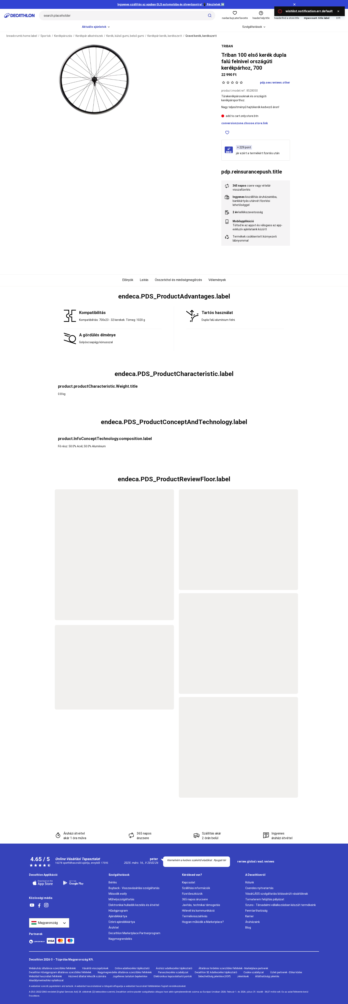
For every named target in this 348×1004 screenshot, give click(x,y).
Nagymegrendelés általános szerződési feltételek (125, 972)
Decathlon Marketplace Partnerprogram (134, 933)
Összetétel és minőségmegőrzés (178, 280)
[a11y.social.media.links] (32, 905)
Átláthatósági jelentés (267, 976)
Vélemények (217, 280)
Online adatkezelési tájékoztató (132, 968)
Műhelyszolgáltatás (121, 899)
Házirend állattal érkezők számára (87, 976)
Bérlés (113, 882)
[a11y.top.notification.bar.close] (294, 4)
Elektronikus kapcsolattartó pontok (173, 976)
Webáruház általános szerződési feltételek (52, 968)
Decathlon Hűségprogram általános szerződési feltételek (60, 972)
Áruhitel (114, 927)
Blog (248, 927)
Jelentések (243, 976)
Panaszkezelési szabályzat (173, 972)
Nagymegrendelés (120, 938)
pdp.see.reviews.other (275, 82)
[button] (174, 296)
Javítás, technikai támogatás (201, 905)
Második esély (118, 893)
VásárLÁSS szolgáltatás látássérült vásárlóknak (276, 893)
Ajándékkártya (118, 916)
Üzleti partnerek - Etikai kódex (286, 972)
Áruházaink (252, 921)
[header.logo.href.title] (19, 15)
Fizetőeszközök (192, 893)
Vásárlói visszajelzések (95, 968)
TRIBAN (227, 46)
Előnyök (127, 280)
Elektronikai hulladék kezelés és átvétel (134, 905)
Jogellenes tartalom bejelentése (130, 976)
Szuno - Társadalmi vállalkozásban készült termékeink (280, 905)
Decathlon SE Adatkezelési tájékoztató (216, 972)
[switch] (227, 132)
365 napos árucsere (195, 899)
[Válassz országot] (49, 923)
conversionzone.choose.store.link (244, 123)
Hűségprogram (118, 910)
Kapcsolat (188, 882)
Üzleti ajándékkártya (122, 921)
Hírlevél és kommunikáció (198, 910)
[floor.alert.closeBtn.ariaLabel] (338, 11)
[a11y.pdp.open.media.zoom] (94, 79)
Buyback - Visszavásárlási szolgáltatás (134, 888)
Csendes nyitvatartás (259, 888)
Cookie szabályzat (253, 972)
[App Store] (45, 883)
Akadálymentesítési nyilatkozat (46, 980)
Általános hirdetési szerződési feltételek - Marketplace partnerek (233, 968)
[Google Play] (75, 883)
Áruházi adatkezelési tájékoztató (174, 968)
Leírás (144, 280)
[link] (256, 861)
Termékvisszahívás (194, 916)
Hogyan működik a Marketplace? (203, 921)
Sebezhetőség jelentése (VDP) (214, 976)
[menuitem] (96, 27)
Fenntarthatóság (256, 910)
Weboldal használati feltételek (45, 976)
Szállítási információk (196, 888)
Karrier (249, 916)
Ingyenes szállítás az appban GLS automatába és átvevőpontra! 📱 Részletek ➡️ (170, 4)
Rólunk (249, 882)
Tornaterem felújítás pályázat (264, 899)
